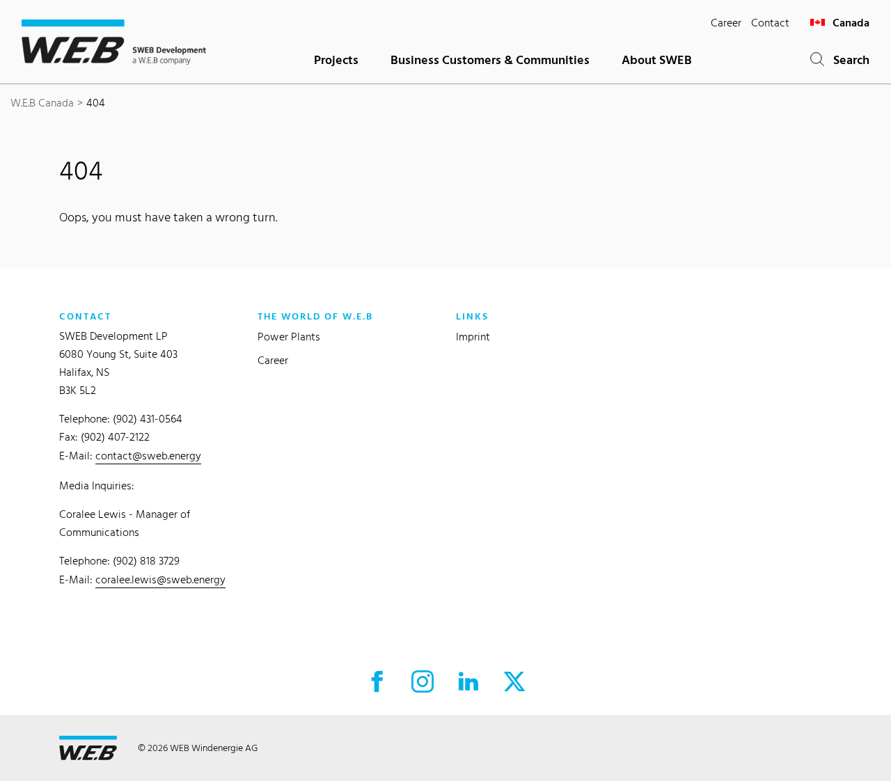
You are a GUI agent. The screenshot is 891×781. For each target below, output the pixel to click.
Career (726, 23)
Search (846, 59)
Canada (849, 23)
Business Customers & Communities (490, 59)
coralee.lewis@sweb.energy (160, 579)
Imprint (473, 336)
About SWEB (657, 59)
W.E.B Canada (42, 103)
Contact (770, 23)
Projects (336, 59)
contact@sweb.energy (148, 455)
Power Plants (289, 336)
